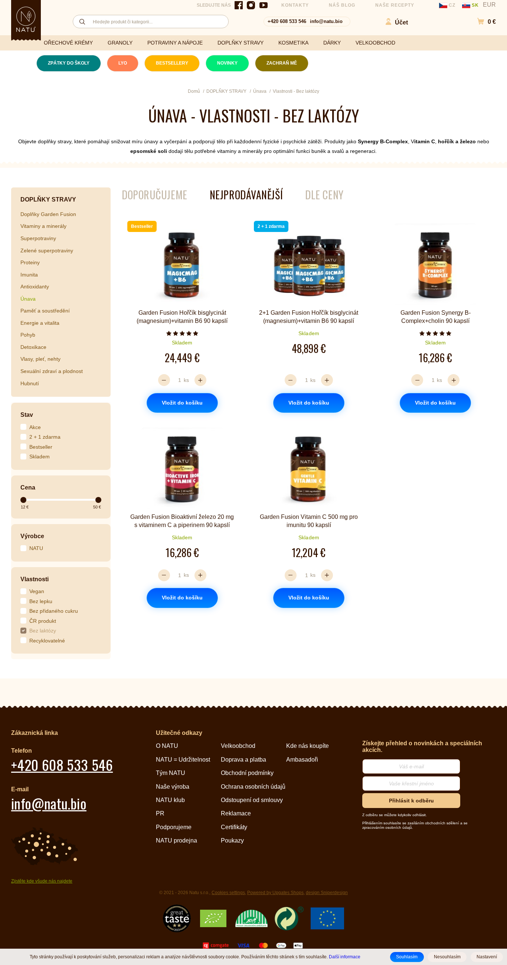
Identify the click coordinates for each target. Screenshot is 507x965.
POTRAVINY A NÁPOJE (175, 43)
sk (475, 5)
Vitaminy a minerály (43, 226)
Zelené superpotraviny (46, 250)
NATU (36, 548)
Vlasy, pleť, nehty (40, 359)
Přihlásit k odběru (411, 801)
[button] (483, 21)
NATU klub (170, 800)
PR (160, 813)
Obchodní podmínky (247, 773)
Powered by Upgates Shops (275, 892)
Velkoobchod (238, 746)
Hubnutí (29, 383)
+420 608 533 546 (287, 21)
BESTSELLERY (172, 63)
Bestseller (40, 447)
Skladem (39, 456)
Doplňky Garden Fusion (48, 214)
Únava (28, 299)
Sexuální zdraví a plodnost (51, 371)
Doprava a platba (243, 759)
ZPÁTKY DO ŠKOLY (68, 63)
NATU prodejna (176, 840)
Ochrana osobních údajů (253, 787)
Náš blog (342, 5)
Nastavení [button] (487, 956)
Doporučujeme (154, 194)
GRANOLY (120, 43)
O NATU (167, 746)
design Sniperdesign (327, 892)
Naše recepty (395, 5)
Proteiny (30, 262)
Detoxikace (33, 347)
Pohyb (27, 335)
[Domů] (26, 19)
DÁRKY (332, 43)
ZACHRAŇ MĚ (281, 63)
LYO (122, 63)
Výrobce (32, 536)
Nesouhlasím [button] (447, 956)
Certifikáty (234, 827)
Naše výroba (172, 787)
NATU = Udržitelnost (183, 759)
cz (452, 5)
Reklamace (236, 813)
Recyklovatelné (47, 641)
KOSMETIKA (293, 43)
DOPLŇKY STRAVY (240, 43)
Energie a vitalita (39, 323)
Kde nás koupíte (307, 746)
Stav (26, 415)
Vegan (36, 591)
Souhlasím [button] (407, 956)
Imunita (29, 275)
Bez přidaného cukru (53, 611)
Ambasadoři (302, 759)
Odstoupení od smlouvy (252, 800)
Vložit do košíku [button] (182, 403)
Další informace (344, 956)
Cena (27, 487)
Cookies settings (228, 892)
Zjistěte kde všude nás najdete (41, 881)
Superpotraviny (38, 238)
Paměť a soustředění (45, 311)
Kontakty (295, 5)
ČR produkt (42, 621)
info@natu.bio (326, 21)
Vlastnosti (34, 579)
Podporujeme (174, 827)
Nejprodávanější (246, 194)
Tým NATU (170, 773)
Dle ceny (324, 194)
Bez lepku (40, 601)
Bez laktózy (42, 631)
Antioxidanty (34, 287)
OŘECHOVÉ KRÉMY (68, 43)
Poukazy (232, 840)
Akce (35, 427)
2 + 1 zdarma (44, 437)
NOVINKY (227, 63)
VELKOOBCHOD (375, 43)
